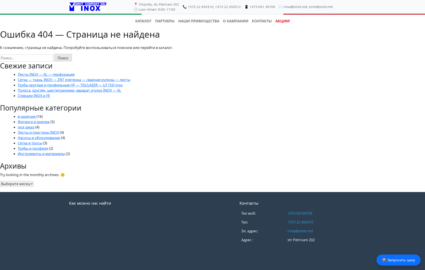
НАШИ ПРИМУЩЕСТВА (198, 21)
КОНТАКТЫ (262, 21)
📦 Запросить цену (398, 260)
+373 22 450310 (200, 6)
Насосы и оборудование (39, 137)
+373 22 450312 (228, 6)
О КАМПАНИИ (235, 21)
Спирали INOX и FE (34, 95)
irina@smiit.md (295, 6)
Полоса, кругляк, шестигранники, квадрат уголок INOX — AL (69, 90)
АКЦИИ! (282, 21)
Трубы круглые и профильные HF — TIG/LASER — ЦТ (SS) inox (70, 85)
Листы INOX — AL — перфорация (46, 74)
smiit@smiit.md (321, 6)
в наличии (27, 116)
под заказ (26, 127)
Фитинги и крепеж (34, 121)
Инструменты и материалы (41, 153)
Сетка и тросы (30, 143)
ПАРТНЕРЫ (165, 21)
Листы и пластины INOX (38, 132)
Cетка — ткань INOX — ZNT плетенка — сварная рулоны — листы (74, 79)
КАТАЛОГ (143, 21)
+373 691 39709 (262, 6)
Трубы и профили (33, 148)
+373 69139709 (300, 213)
